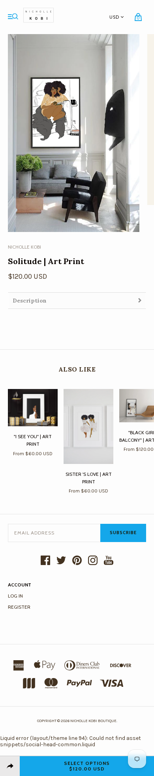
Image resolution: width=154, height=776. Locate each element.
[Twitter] (61, 561)
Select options (87, 766)
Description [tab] (30, 300)
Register (19, 607)
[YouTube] (108, 561)
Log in (15, 596)
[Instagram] (93, 561)
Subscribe (123, 532)
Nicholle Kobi (24, 247)
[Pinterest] (77, 561)
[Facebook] (45, 561)
